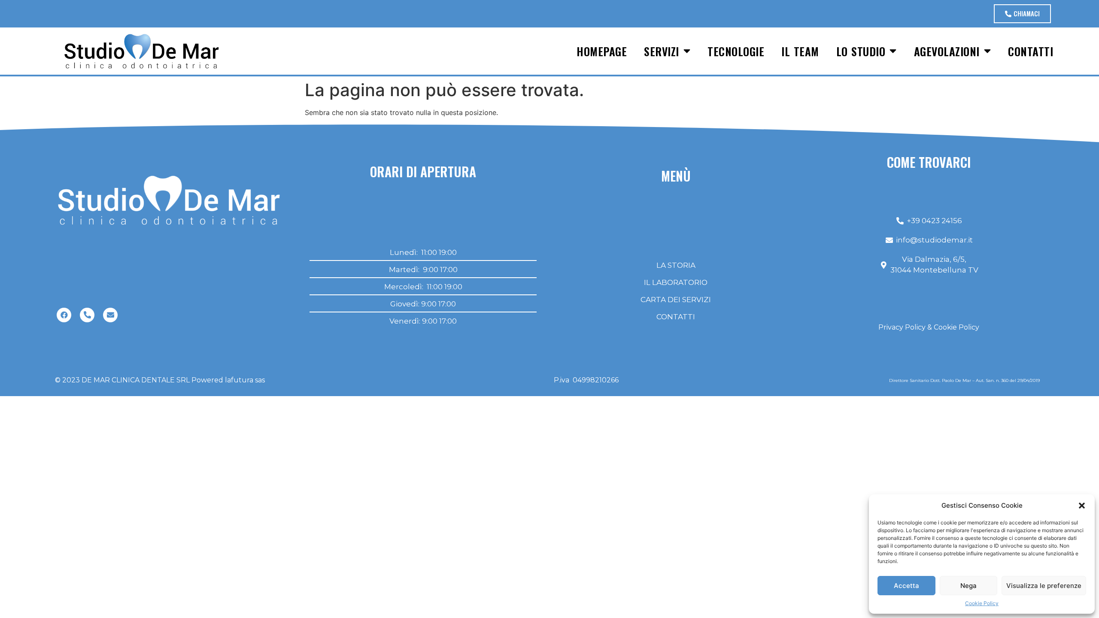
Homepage (602, 51)
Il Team (800, 51)
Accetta (906, 586)
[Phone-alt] (87, 315)
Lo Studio (861, 51)
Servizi (661, 51)
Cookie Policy (982, 603)
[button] (1082, 505)
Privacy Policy (902, 327)
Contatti (1030, 51)
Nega (968, 586)
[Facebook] (64, 315)
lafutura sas (245, 380)
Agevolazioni (947, 51)
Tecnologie (735, 51)
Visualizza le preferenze (1043, 586)
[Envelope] (110, 315)
